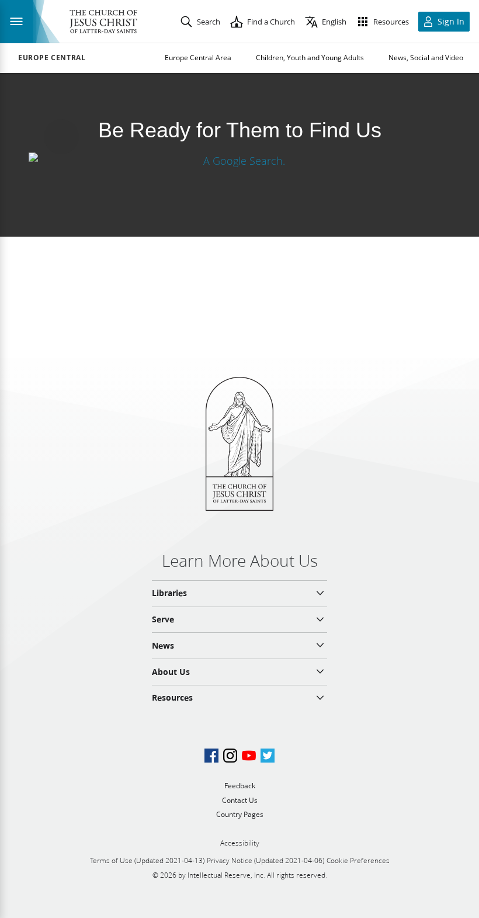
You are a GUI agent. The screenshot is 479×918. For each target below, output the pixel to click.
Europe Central (51, 58)
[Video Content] (239, 160)
